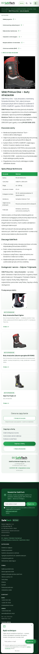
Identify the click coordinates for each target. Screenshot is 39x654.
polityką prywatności (11, 511)
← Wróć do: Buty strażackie (9, 52)
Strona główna (5, 9)
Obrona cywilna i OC (7, 577)
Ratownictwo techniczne (11, 31)
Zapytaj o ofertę (19, 443)
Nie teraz (17, 650)
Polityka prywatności (7, 587)
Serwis (21, 3)
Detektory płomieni (6, 550)
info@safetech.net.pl (24, 468)
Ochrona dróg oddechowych (12, 25)
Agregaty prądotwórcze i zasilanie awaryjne (13, 555)
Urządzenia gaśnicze (7, 558)
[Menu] (35, 3)
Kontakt (3, 585)
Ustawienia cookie (6, 590)
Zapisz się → (32, 504)
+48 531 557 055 (13, 468)
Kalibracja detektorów (7, 569)
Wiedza (3, 582)
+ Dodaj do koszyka (19, 418)
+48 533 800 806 (6, 611)
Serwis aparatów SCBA (7, 571)
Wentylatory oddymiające (8, 561)
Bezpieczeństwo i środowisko (12, 42)
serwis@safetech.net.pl (8, 613)
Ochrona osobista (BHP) (11, 48)
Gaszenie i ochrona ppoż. (11, 37)
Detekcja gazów (8, 19)
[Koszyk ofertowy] (30, 3)
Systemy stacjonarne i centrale (10, 553)
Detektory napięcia (6, 548)
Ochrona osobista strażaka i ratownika (21, 9)
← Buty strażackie (19, 449)
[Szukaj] (26, 3)
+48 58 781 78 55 (6, 603)
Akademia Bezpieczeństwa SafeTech (11, 574)
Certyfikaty (4, 579)
